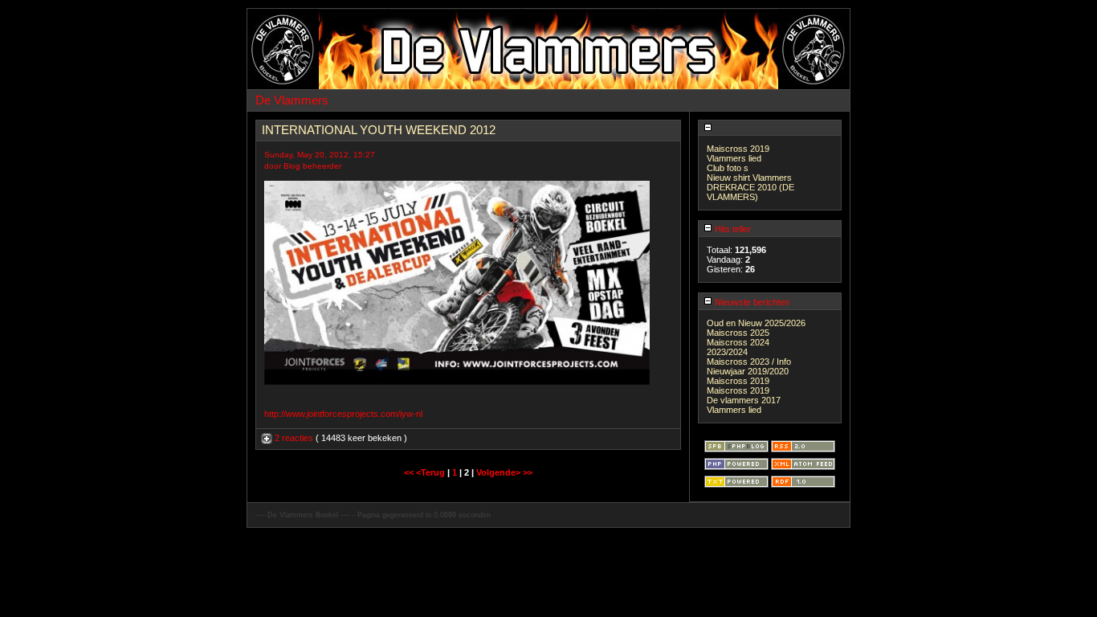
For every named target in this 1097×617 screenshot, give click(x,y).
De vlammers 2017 (744, 400)
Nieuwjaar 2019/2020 (748, 371)
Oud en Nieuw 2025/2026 (756, 323)
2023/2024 (727, 352)
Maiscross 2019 (738, 148)
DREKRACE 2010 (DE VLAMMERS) (750, 192)
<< (410, 472)
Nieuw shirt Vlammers (749, 177)
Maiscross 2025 (738, 332)
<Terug (431, 472)
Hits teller (731, 229)
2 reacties (294, 438)
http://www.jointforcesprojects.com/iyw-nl (343, 414)
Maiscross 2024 (738, 342)
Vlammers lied (734, 158)
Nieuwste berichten (750, 302)
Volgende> (499, 472)
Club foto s (727, 168)
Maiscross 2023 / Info (749, 361)
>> (527, 472)
